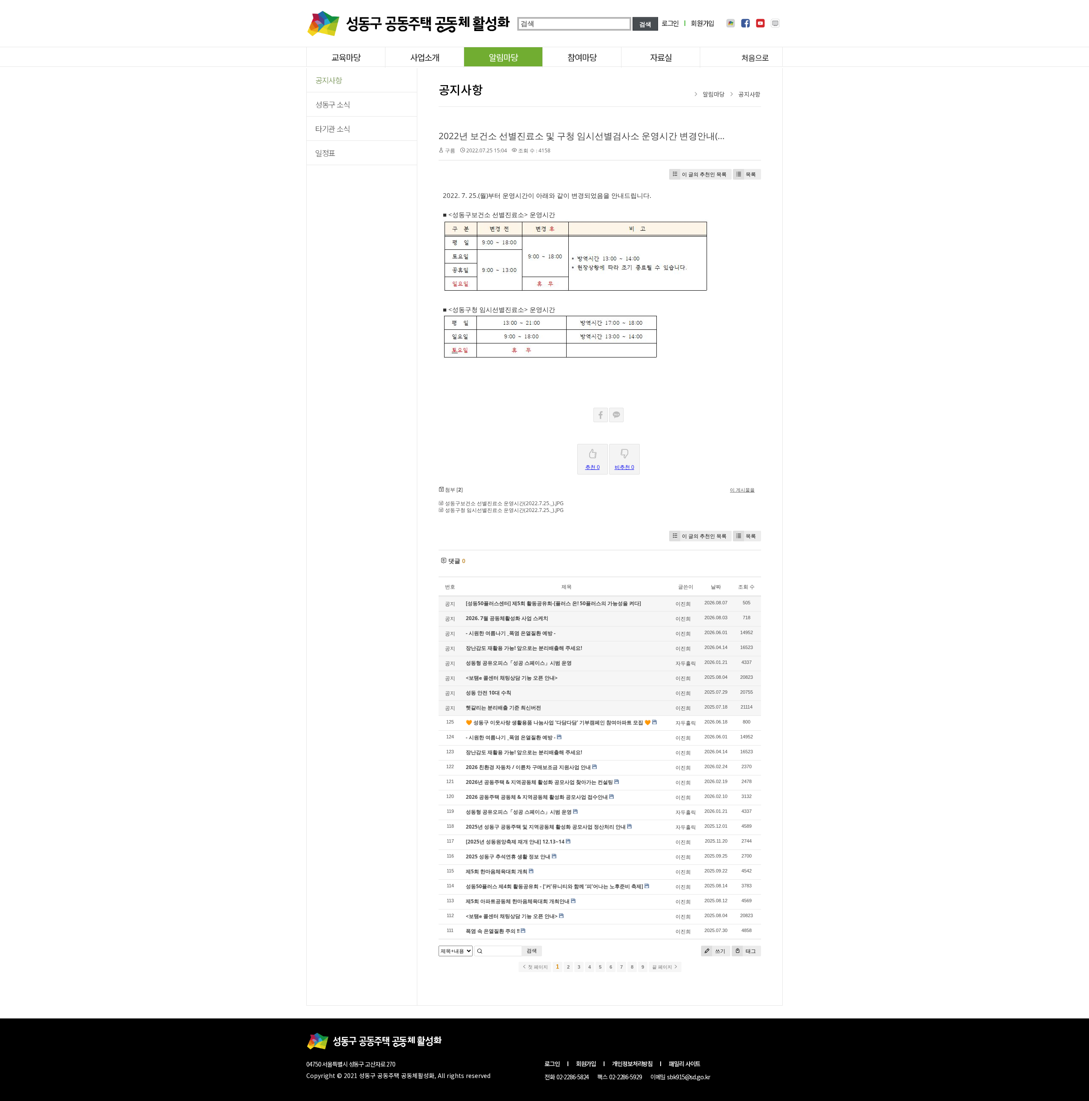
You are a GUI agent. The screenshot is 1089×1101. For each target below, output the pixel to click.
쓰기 (719, 951)
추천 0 (592, 467)
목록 (751, 174)
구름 (450, 150)
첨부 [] (453, 489)
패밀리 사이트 (684, 1063)
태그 (750, 951)
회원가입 (702, 23)
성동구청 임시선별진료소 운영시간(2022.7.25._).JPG (504, 510)
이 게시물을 (742, 489)
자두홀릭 (686, 663)
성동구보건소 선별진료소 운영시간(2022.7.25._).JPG (504, 503)
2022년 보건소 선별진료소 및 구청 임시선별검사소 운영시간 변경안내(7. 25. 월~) (599, 136)
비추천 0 (624, 467)
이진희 (683, 603)
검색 (532, 950)
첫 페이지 (537, 966)
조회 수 (746, 586)
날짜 (716, 586)
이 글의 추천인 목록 (704, 174)
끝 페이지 (662, 966)
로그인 (670, 23)
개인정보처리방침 (632, 1063)
